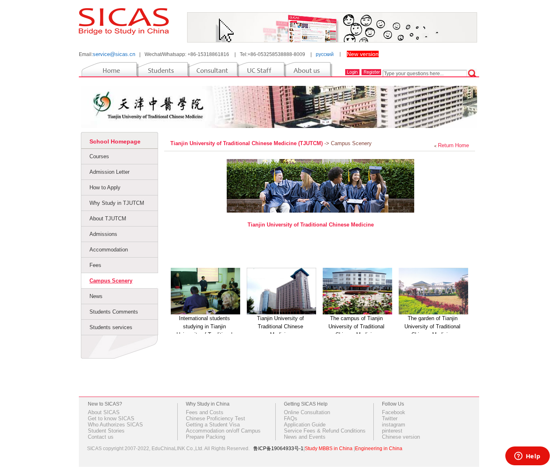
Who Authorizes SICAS (115, 425)
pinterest (392, 431)
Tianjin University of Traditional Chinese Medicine (311, 225)
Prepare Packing (205, 437)
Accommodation (108, 250)
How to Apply (105, 187)
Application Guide (305, 425)
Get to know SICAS (111, 418)
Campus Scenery (110, 281)
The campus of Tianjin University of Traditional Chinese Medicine (356, 326)
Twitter (389, 418)
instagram (393, 425)
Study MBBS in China (329, 448)
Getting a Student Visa (213, 425)
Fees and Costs (204, 412)
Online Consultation (307, 412)
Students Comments (113, 312)
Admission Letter (109, 172)
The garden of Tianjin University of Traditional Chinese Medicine (432, 326)
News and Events (305, 437)
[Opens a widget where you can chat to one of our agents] (527, 456)
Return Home (453, 145)
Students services (110, 327)
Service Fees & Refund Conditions (325, 431)
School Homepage (115, 141)
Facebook (393, 412)
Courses (99, 156)
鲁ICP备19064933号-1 (278, 448)
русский (325, 54)
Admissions (103, 234)
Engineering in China (378, 448)
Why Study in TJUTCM (116, 203)
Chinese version (401, 437)
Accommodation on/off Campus (223, 431)
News (96, 296)
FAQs (290, 418)
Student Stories (106, 431)
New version (363, 54)
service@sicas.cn (114, 54)
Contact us (101, 437)
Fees (95, 265)
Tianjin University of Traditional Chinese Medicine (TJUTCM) (247, 143)
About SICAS (104, 412)
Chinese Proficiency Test (215, 418)
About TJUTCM (107, 218)
